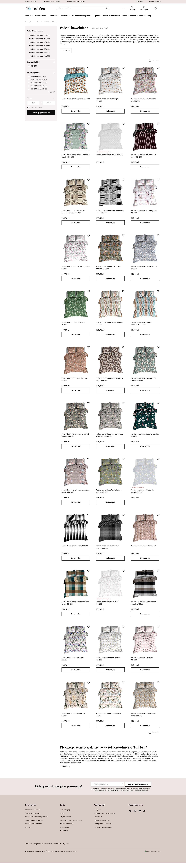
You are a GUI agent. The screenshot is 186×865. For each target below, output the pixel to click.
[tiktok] (144, 811)
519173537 (28, 844)
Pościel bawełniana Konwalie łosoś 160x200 (74, 379)
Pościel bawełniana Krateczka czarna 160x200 (107, 547)
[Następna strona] (160, 60)
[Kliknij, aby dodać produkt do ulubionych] (88, 68)
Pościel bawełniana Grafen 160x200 (109, 155)
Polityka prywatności (102, 820)
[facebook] (130, 811)
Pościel (28, 16)
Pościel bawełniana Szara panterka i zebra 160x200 (110, 212)
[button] (41, 806)
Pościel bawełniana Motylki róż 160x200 (107, 603)
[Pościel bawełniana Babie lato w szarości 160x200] (110, 248)
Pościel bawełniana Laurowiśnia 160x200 (73, 324)
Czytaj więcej (65, 766)
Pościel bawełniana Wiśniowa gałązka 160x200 (76, 268)
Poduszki (64, 16)
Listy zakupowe (143, 9)
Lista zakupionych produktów (71, 820)
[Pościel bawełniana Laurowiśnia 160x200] (76, 304)
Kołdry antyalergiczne (81, 16)
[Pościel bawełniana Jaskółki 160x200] (145, 527)
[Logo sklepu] (35, 8)
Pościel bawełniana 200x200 (39, 53)
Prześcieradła (40, 16)
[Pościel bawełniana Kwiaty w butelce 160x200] (145, 416)
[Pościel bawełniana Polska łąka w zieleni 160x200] (110, 472)
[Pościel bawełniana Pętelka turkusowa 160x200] (145, 304)
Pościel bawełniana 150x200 (39, 42)
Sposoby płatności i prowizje (104, 813)
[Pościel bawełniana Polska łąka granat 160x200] (145, 472)
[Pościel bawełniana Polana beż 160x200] (76, 695)
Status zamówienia (32, 810)
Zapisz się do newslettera (138, 784)
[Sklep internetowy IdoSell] (153, 851)
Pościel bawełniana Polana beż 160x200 (73, 715)
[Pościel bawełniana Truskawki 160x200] (145, 639)
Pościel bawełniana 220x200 (39, 56)
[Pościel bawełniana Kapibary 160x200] (76, 80)
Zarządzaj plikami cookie (103, 827)
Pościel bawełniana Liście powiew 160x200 (108, 715)
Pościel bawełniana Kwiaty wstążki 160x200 (144, 268)
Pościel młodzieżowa (111, 16)
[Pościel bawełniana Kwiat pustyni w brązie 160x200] (110, 360)
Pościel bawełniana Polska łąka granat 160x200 (142, 491)
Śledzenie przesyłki (32, 813)
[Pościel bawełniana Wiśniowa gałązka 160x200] (76, 248)
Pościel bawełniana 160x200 (39, 46)
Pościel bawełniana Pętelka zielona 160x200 (109, 324)
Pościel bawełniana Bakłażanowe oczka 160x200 (143, 156)
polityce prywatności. (141, 790)
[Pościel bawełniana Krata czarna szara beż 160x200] (145, 583)
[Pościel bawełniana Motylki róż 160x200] (110, 583)
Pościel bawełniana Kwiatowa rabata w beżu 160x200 (76, 491)
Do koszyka (75, 111)
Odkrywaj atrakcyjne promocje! (58, 786)
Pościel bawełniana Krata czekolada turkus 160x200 (75, 603)
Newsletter (64, 831)
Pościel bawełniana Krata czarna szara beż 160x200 (143, 603)
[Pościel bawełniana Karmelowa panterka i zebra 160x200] (76, 192)
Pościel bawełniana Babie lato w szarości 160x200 (108, 268)
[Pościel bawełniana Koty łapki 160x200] (110, 80)
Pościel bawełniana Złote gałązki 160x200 (108, 659)
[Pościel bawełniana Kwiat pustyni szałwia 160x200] (145, 360)
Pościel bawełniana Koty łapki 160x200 (107, 100)
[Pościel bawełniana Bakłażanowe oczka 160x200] (145, 136)
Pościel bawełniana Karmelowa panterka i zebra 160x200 (73, 212)
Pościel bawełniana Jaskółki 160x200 (144, 546)
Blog (149, 16)
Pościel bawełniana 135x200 (39, 35)
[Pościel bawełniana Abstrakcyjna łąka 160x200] (145, 80)
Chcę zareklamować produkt (36, 817)
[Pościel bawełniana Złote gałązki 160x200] (110, 639)
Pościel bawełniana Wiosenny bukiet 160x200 (144, 212)
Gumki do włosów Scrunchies (133, 16)
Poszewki (53, 16)
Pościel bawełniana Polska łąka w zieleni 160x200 (108, 491)
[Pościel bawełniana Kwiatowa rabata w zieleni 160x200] (76, 136)
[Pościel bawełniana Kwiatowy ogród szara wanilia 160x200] (110, 416)
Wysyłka (97, 810)
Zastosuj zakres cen (34, 107)
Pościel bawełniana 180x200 (39, 49)
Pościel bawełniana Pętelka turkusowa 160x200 (141, 324)
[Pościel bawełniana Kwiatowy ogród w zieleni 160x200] (76, 416)
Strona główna (29, 22)
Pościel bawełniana (35, 31)
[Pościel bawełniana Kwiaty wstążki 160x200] (145, 248)
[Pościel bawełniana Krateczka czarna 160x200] (110, 527)
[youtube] (140, 811)
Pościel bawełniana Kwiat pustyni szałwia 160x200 (143, 379)
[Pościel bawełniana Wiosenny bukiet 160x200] (145, 192)
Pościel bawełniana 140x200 (39, 39)
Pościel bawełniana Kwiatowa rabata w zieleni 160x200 (76, 156)
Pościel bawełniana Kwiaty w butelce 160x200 (145, 435)
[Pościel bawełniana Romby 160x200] (76, 527)
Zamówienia (30, 805)
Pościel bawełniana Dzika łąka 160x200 (73, 659)
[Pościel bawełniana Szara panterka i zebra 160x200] (110, 192)
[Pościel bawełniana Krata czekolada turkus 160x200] (76, 583)
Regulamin (98, 817)
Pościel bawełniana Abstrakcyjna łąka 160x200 (143, 100)
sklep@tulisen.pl (37, 844)
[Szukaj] (107, 8)
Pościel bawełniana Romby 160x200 (75, 546)
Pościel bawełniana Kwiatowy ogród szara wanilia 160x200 (109, 435)
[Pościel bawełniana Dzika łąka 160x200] (76, 639)
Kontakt (28, 827)
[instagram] (135, 811)
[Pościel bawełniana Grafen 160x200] (110, 136)
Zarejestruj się (65, 810)
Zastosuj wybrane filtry (41, 113)
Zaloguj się (132, 9)
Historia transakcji (66, 824)
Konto (62, 805)
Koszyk (62, 813)
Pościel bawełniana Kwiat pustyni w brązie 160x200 (109, 379)
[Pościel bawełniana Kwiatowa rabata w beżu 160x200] (76, 472)
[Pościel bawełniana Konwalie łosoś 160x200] (76, 360)
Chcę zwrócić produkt (33, 820)
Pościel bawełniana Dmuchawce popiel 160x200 (143, 715)
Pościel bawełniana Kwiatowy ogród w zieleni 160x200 (75, 435)
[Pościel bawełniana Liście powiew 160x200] (110, 695)
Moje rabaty (64, 827)
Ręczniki (97, 16)
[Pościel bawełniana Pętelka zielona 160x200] (110, 304)
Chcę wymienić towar (33, 824)
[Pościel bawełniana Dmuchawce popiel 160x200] (145, 695)
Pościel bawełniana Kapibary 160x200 (76, 99)
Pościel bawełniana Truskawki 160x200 (142, 659)
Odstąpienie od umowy (102, 824)
